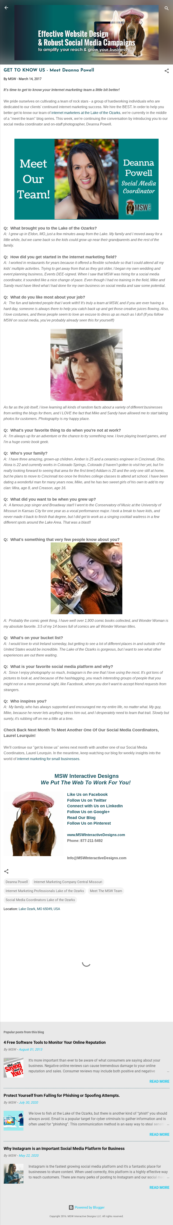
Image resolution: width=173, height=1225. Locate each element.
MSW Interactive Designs (87, 776)
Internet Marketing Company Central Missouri (68, 882)
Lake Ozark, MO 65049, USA (39, 909)
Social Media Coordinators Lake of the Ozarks (40, 900)
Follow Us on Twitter (87, 800)
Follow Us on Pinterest (89, 823)
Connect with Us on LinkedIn (95, 806)
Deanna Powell (17, 882)
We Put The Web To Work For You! (86, 782)
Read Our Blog (81, 817)
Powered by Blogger (89, 1207)
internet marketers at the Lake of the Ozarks (85, 113)
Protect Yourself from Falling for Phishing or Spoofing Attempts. (62, 1095)
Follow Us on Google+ (88, 812)
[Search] (166, 9)
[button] (166, 71)
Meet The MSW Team (106, 891)
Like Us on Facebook (87, 794)
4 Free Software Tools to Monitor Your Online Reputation (55, 1042)
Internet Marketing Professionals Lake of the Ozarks (45, 891)
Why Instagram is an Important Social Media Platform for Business (64, 1148)
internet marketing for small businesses (48, 759)
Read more (159, 1081)
